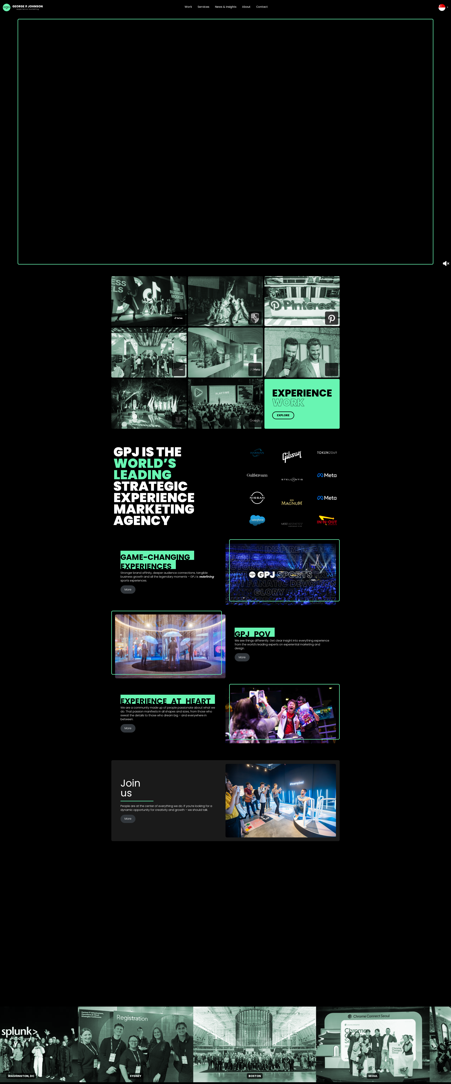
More (128, 589)
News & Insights (225, 7)
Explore (283, 415)
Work (188, 7)
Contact (262, 7)
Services (203, 7)
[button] (443, 7)
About (246, 7)
